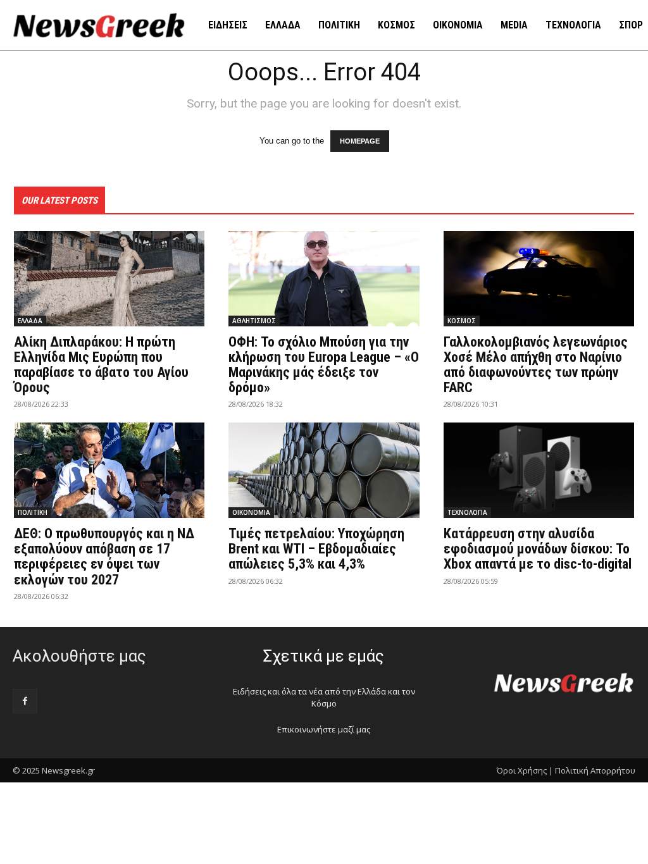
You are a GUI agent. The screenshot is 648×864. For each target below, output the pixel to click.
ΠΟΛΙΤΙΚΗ (32, 512)
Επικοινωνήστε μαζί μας (323, 729)
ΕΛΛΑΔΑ (30, 320)
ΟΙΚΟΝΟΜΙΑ (251, 512)
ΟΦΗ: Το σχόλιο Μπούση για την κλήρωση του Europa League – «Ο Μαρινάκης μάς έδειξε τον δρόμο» (323, 365)
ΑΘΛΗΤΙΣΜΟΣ (254, 320)
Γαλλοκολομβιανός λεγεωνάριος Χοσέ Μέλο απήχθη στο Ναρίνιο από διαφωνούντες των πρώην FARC (536, 365)
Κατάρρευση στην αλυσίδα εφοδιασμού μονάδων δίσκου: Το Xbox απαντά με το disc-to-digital (538, 549)
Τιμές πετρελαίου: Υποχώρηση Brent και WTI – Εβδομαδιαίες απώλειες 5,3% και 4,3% (316, 549)
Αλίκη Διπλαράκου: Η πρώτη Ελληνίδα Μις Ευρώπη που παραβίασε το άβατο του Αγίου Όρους (101, 365)
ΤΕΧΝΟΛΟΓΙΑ (467, 512)
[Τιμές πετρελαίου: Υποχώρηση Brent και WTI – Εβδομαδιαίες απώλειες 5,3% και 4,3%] (323, 470)
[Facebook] (25, 701)
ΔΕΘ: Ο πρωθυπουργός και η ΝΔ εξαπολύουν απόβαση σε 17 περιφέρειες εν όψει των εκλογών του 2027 (104, 557)
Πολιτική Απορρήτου (595, 770)
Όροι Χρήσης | (525, 770)
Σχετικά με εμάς (323, 655)
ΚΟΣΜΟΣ (461, 320)
